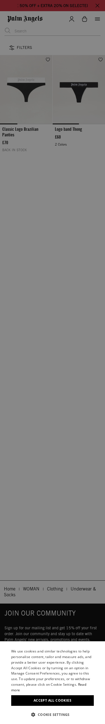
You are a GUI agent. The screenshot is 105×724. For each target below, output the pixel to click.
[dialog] (52, 682)
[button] (52, 715)
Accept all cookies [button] (52, 700)
